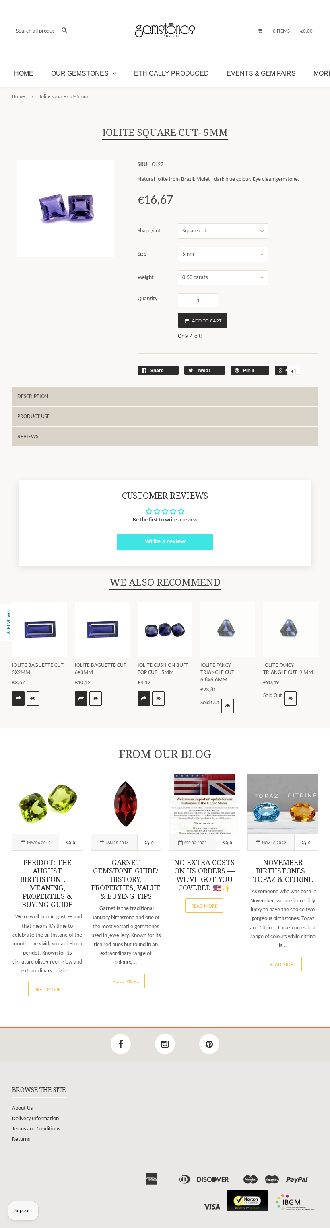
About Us (22, 1108)
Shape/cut (149, 231)
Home (23, 73)
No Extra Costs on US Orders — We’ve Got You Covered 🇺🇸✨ (204, 875)
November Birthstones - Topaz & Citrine (283, 871)
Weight (146, 278)
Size (142, 254)
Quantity (147, 299)
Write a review (165, 542)
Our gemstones (80, 73)
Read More (47, 989)
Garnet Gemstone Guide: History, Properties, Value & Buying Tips (126, 879)
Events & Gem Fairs (261, 73)
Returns (21, 1139)
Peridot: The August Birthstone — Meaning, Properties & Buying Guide (47, 884)
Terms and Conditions (36, 1129)
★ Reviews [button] (8, 622)
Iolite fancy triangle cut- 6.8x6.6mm (217, 672)
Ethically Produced (171, 73)
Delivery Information (35, 1119)
